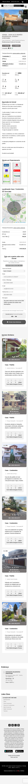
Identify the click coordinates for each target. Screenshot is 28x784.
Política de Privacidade (14, 755)
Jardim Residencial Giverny (18, 40)
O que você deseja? (6, 268)
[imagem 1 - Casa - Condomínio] (14, 453)
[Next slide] (25, 20)
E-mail (3, 285)
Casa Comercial (7, 703)
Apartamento (7, 699)
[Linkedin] (18, 725)
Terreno (6, 711)
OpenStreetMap (22, 222)
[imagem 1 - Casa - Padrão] (14, 348)
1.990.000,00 (22, 61)
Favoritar (7, 45)
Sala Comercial (7, 707)
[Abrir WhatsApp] (24, 780)
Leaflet (16, 222)
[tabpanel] (14, 20)
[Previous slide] (2, 20)
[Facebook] (9, 725)
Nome (3, 273)
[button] (22, 1)
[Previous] (4, 348)
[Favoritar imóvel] (25, 340)
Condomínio (8, 40)
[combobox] (14, 271)
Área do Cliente (6, 1)
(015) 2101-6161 (15, 1)
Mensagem (4, 297)
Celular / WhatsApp (6, 279)
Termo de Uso (14, 757)
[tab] (21, 12)
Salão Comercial (8, 709)
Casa (3, 40)
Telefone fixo (7, 291)
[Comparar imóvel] (25, 342)
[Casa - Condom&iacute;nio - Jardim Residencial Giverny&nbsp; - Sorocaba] (12, 6)
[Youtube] (12, 725)
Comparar (17, 45)
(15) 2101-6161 (9, 680)
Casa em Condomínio (9, 705)
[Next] (24, 348)
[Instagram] (15, 725)
